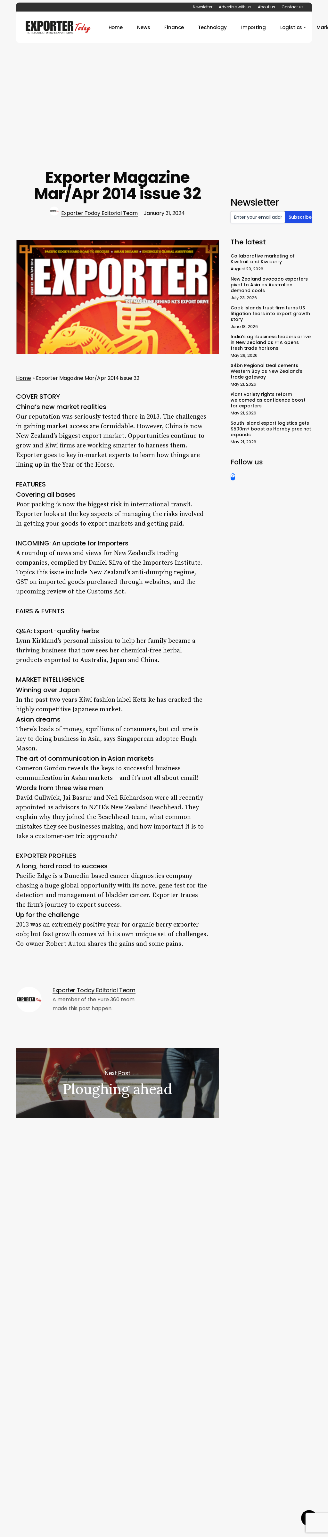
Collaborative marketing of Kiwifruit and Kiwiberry (263, 259)
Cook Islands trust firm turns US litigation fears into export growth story (270, 313)
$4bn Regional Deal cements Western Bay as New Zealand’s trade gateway (266, 371)
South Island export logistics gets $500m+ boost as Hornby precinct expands (271, 428)
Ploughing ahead (117, 1083)
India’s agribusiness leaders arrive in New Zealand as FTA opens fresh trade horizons (271, 342)
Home (23, 378)
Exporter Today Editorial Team (99, 213)
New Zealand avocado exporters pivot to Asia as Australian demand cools (269, 284)
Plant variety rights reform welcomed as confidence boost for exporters (268, 400)
